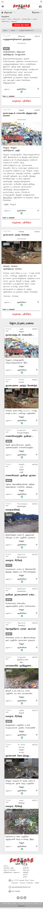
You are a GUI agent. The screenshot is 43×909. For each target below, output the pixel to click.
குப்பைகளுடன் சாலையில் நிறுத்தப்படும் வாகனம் (19, 335)
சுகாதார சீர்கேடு (14, 560)
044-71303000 (16, 891)
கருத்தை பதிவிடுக (21, 101)
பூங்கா (25, 877)
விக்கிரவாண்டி (5, 21)
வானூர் (35, 19)
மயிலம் (9, 19)
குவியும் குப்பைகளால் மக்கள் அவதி (21, 594)
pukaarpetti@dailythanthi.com (21, 887)
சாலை (25, 866)
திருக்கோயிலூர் (26, 19)
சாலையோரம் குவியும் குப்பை (21, 475)
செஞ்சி (3, 19)
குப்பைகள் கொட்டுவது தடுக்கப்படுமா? (17, 755)
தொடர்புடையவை (22, 323)
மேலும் (21, 366)
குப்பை (13, 30)
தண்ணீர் (26, 868)
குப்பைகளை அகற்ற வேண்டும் (16, 235)
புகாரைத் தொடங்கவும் (21, 25)
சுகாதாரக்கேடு (13, 509)
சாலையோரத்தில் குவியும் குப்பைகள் (18, 436)
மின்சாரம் (26, 870)
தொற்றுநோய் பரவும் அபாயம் (21, 628)
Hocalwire (21, 906)
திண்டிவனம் (16, 19)
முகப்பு (5, 30)
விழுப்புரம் (14, 21)
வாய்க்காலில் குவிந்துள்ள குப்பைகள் (18, 665)
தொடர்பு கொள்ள (9, 870)
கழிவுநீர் (25, 872)
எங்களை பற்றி (9, 868)
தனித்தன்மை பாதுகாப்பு (12, 872)
